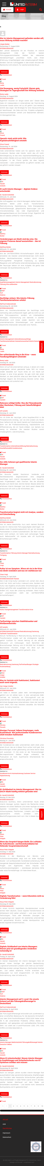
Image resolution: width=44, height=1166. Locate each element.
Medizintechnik (16, 1042)
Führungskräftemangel (29, 1042)
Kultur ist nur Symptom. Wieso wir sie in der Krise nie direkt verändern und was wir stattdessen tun (21, 569)
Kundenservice (5, 773)
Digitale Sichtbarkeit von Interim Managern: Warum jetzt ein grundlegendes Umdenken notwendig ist (18, 948)
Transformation (5, 446)
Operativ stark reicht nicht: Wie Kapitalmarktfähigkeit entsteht (13, 139)
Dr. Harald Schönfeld (7, 195)
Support (42, 814)
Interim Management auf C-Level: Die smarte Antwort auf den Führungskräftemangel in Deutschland (19, 1001)
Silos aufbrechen (11, 284)
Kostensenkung (5, 666)
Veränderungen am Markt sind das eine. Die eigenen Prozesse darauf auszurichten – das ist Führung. (20, 241)
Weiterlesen (4, 72)
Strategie (35, 664)
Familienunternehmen (7, 341)
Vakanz (9, 1044)
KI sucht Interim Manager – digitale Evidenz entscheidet (18, 190)
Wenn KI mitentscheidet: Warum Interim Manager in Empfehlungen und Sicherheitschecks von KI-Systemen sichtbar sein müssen (21, 1060)
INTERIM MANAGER (6, 48)
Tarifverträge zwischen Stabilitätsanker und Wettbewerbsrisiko (18, 622)
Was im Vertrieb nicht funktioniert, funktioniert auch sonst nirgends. (20, 681)
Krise (31, 609)
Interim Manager (22, 553)
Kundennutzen (17, 448)
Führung (3, 284)
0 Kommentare (7, 75)
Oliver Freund (4, 144)
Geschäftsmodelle (6, 448)
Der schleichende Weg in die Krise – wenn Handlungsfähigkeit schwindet (18, 355)
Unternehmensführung (18, 446)
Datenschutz (7, 1137)
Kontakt (8, 10)
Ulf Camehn (4, 411)
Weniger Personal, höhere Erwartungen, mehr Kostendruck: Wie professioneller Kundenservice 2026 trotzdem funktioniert (21, 732)
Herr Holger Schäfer (6, 686)
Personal (17, 631)
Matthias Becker (5, 247)
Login (22, 9)
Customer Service (29, 773)
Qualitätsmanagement (7, 282)
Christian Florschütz (7, 738)
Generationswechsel (22, 341)
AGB (4, 1124)
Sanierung (15, 664)
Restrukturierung (35, 282)
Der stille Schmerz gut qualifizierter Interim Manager (18, 463)
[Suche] (40, 9)
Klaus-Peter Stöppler (7, 850)
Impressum (6, 1133)
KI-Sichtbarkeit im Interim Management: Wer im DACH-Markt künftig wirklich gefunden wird (20, 790)
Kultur (2, 609)
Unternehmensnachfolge (22, 339)
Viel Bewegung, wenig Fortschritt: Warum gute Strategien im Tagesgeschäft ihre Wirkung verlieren (22, 89)
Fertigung (3, 555)
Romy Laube (4, 94)
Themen (16, 579)
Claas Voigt (4, 574)
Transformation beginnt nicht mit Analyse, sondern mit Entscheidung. (21, 513)
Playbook (42, 347)
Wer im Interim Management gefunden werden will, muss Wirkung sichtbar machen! (22, 39)
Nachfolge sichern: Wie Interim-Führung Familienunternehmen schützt (17, 299)
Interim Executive (35, 341)
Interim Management (22, 282)
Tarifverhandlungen (25, 664)
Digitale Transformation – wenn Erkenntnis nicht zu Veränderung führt (22, 897)
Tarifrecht (3, 633)
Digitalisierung (5, 775)
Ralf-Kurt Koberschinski (8, 304)
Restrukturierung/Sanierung (29, 631)
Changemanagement (11, 609)
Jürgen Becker (5, 44)
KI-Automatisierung (16, 773)
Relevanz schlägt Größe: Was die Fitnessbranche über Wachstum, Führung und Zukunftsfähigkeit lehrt (21, 405)
